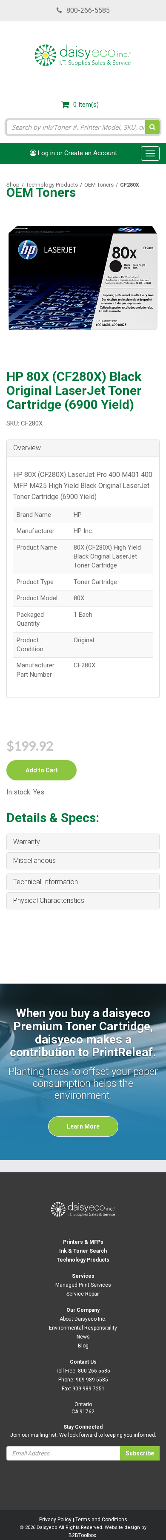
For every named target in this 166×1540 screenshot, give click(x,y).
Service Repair (83, 1294)
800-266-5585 (88, 10)
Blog (83, 1346)
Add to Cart (42, 770)
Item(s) (86, 104)
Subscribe (140, 1453)
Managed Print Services (83, 1285)
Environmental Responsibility (83, 1328)
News (83, 1337)
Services (83, 1276)
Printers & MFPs (83, 1242)
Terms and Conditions (101, 1520)
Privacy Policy (55, 1520)
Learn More (83, 1126)
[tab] (83, 448)
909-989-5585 (92, 1380)
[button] (83, 448)
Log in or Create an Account (76, 153)
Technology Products (52, 185)
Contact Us (83, 1362)
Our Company (83, 1310)
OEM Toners (99, 185)
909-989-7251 (88, 1389)
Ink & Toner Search (83, 1251)
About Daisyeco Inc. (83, 1319)
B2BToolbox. (83, 1535)
